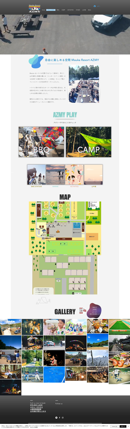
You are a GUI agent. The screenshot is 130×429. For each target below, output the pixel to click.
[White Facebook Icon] (60, 418)
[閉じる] (128, 426)
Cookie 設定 (114, 426)
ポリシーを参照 (34, 427)
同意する (123, 426)
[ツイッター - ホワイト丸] (56, 418)
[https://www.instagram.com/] (63, 418)
